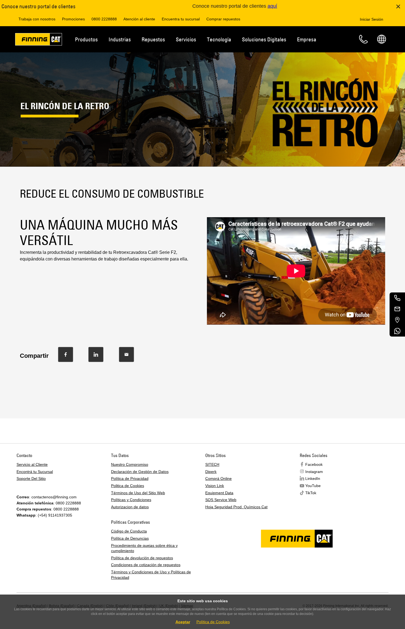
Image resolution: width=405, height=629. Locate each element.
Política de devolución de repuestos (142, 558)
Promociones (73, 19)
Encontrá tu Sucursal (35, 471)
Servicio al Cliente (32, 464)
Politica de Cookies (127, 485)
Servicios (186, 39)
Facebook (314, 464)
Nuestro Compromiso (129, 464)
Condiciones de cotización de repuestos (145, 565)
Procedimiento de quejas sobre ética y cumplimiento (144, 548)
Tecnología (219, 39)
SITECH (212, 464)
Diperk (211, 471)
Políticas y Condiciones (131, 500)
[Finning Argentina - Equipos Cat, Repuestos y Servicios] (38, 40)
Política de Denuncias (130, 538)
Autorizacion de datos (130, 507)
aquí (272, 6)
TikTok (310, 493)
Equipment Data (219, 493)
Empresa (306, 39)
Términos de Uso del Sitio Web (138, 493)
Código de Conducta (129, 531)
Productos (86, 39)
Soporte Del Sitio (31, 478)
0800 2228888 (104, 19)
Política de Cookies (213, 622)
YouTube (313, 485)
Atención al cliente (139, 19)
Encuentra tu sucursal (181, 19)
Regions (381, 39)
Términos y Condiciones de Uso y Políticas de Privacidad (151, 575)
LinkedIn (312, 478)
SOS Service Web (220, 500)
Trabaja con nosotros (36, 19)
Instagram (314, 471)
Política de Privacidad (129, 478)
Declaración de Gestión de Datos (140, 471)
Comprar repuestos (223, 19)
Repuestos (153, 39)
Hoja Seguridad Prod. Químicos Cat (236, 507)
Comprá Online (218, 478)
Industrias (120, 39)
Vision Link (214, 485)
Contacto (363, 39)
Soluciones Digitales (264, 39)
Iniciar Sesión (371, 19)
